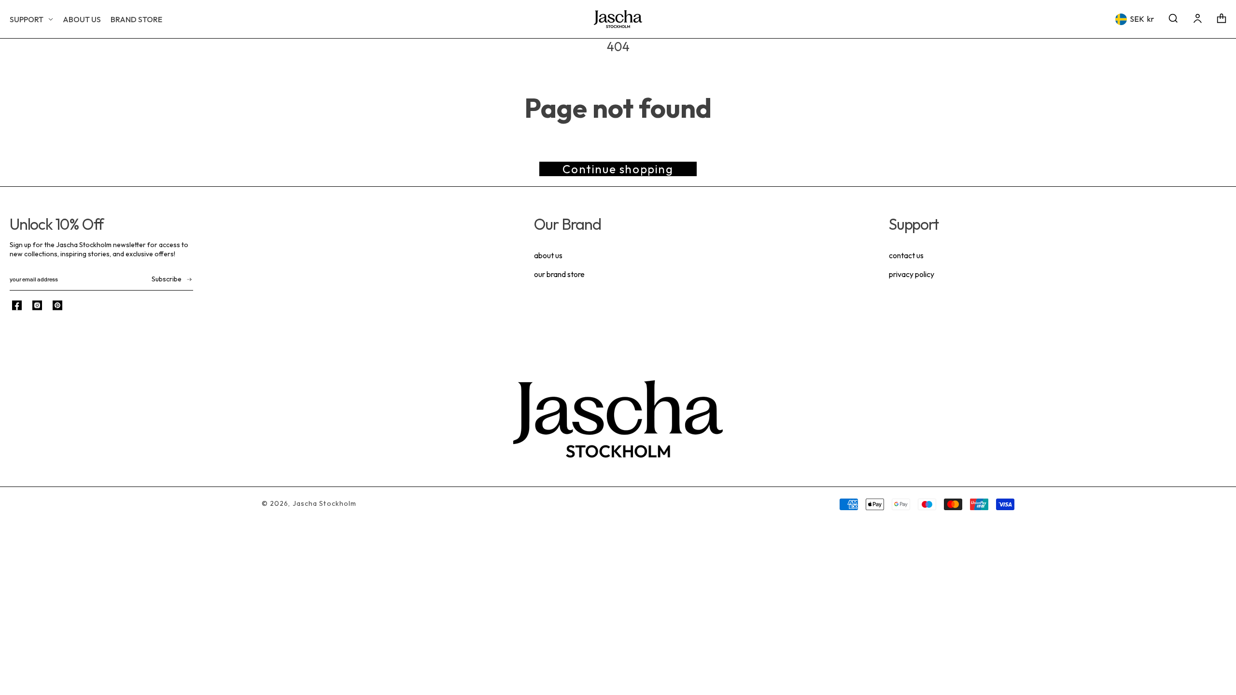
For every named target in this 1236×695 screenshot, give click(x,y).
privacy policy (911, 274)
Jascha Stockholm (325, 503)
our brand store (559, 274)
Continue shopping (617, 169)
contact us (906, 255)
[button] (31, 19)
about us (548, 255)
